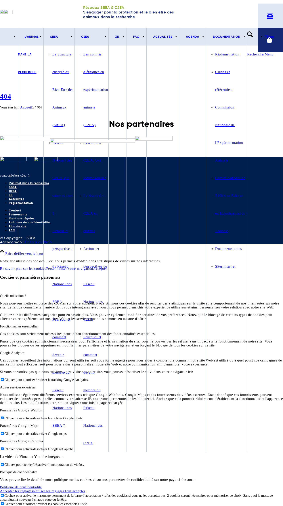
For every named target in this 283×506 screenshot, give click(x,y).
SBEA (13, 187)
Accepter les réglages (16, 491)
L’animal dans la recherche (29, 183)
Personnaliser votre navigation (69, 268)
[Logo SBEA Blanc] (13, 160)
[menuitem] (58, 240)
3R (11, 195)
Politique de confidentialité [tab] (18, 472)
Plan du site (18, 226)
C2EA (13, 191)
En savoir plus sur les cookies (23, 268)
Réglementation (21, 203)
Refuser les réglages (48, 491)
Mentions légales (21, 218)
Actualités (16, 199)
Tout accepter (74, 491)
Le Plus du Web (38, 242)
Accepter (100, 268)
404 (5, 96)
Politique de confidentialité (29, 222)
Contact (15, 210)
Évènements (18, 214)
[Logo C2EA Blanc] (46, 160)
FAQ (12, 230)
